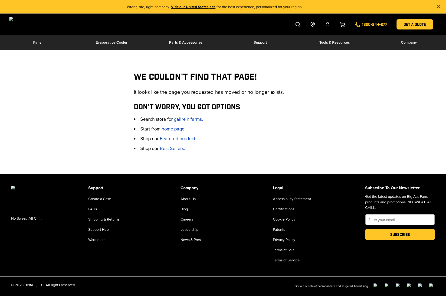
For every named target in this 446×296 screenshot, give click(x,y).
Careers (186, 219)
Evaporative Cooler (112, 42)
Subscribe (400, 234)
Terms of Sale (284, 249)
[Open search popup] (297, 24)
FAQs (92, 208)
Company (409, 42)
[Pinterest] (432, 286)
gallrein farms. (188, 119)
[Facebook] (376, 286)
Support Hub (98, 229)
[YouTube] (410, 286)
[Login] (327, 24)
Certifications (283, 208)
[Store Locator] (312, 24)
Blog (184, 208)
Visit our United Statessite (193, 7)
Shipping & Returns (103, 219)
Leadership (189, 229)
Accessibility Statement (292, 198)
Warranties (96, 239)
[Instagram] (387, 286)
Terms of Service (286, 260)
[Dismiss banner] (438, 6)
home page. (174, 128)
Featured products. (179, 138)
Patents (279, 229)
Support (260, 42)
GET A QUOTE (414, 24)
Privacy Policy (284, 239)
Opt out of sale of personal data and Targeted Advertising (331, 286)
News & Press (191, 239)
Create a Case (99, 198)
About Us (188, 198)
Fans (37, 42)
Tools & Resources (334, 42)
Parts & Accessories (186, 42)
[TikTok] (421, 286)
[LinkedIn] (398, 286)
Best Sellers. (172, 148)
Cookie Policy (284, 219)
